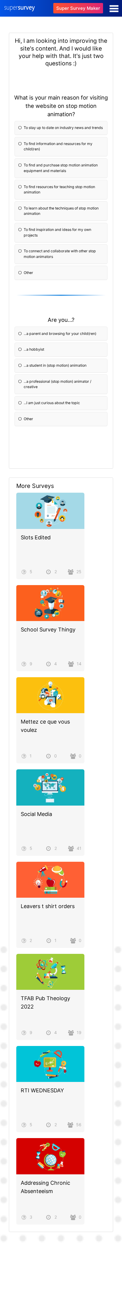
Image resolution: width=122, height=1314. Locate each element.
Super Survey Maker (78, 8)
